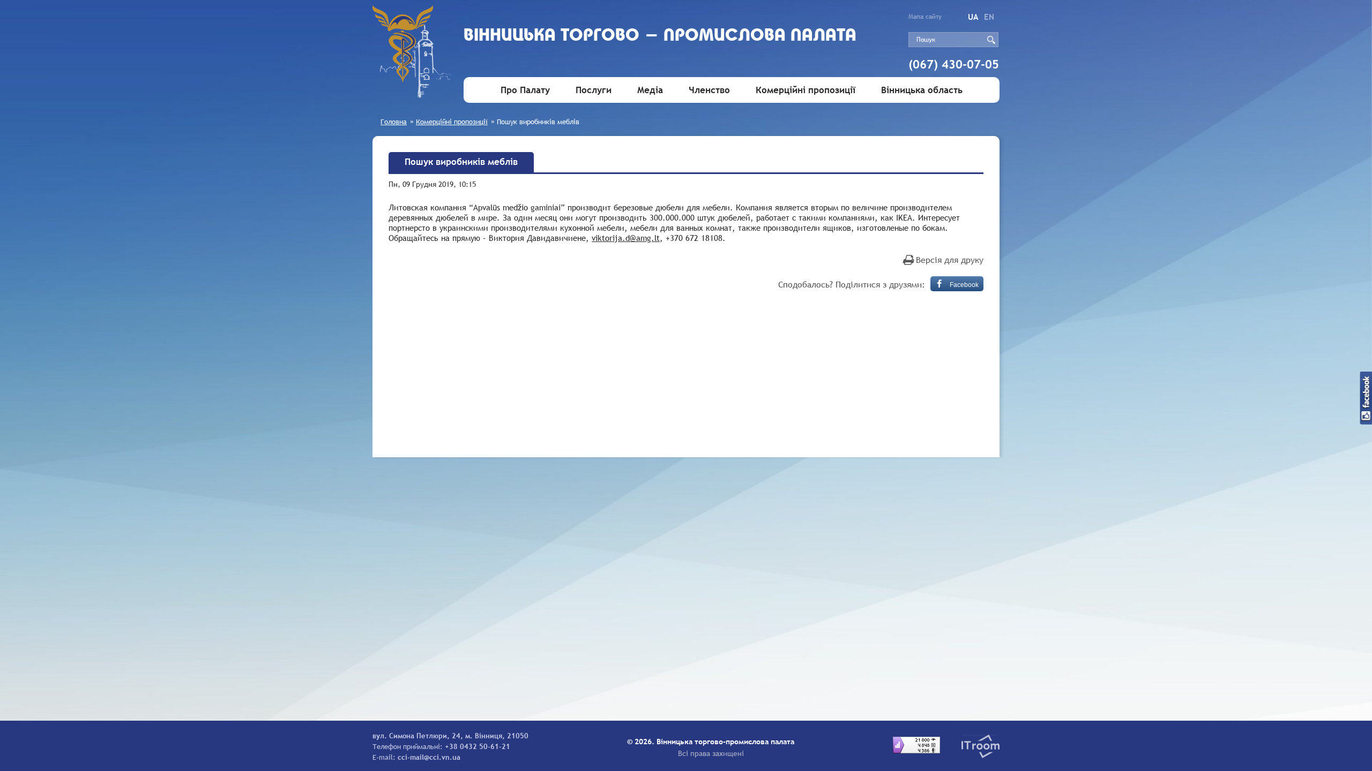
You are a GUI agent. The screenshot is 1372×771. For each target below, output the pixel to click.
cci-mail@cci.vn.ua (429, 757)
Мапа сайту (925, 16)
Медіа (650, 90)
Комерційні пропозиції (805, 90)
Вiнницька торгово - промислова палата (660, 36)
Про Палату (525, 90)
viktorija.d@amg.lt (626, 237)
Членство (709, 90)
